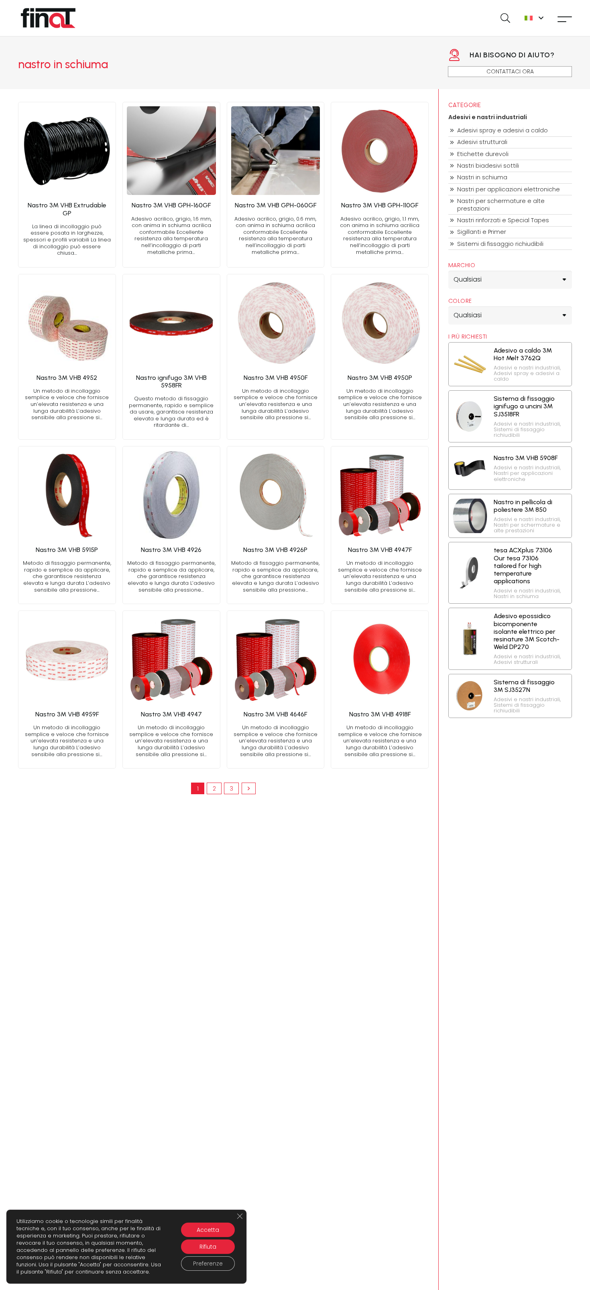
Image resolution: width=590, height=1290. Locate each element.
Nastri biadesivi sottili (488, 166)
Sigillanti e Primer (481, 232)
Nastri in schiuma (482, 177)
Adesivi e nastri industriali (487, 117)
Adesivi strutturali (482, 142)
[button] (505, 18)
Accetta (208, 1230)
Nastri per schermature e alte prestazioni (501, 204)
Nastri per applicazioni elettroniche (508, 189)
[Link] (67, 184)
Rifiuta (207, 1247)
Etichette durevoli (483, 154)
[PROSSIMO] (249, 788)
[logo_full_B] (48, 18)
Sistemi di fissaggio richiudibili (500, 244)
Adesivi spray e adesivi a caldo (502, 130)
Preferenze (208, 1264)
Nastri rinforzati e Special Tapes (503, 220)
